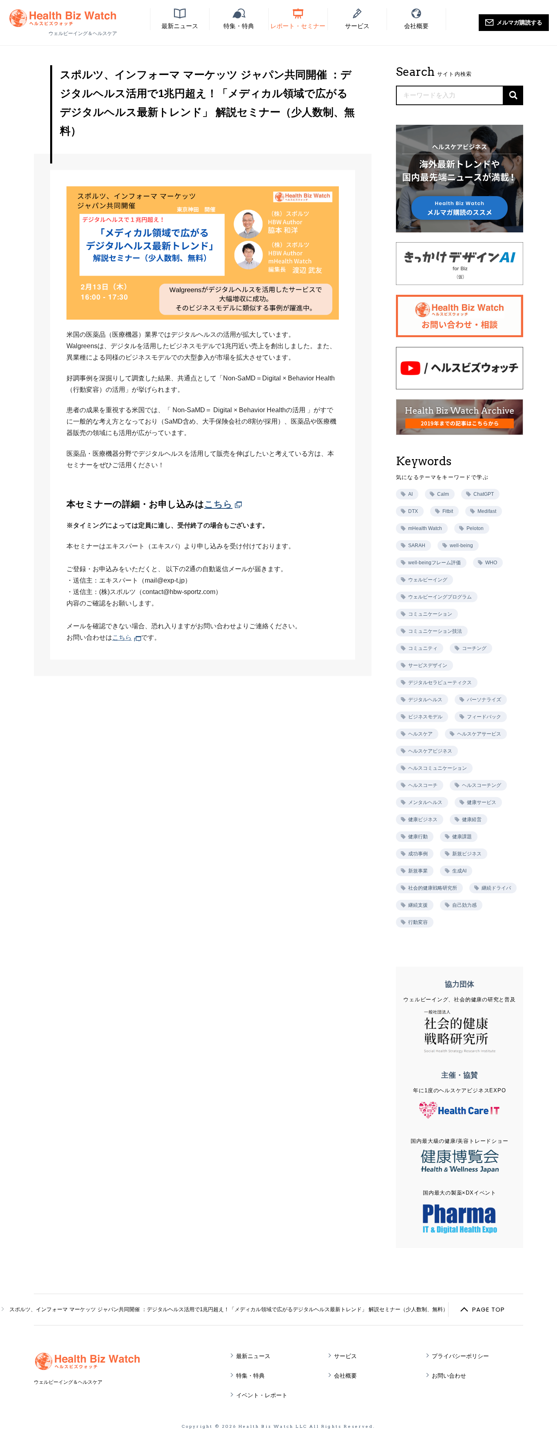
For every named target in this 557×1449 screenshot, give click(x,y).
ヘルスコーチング (481, 785)
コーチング (474, 648)
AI (410, 494)
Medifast (486, 511)
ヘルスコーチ (423, 785)
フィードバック (484, 717)
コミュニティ (423, 648)
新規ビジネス (467, 854)
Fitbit (447, 511)
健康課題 (462, 836)
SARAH (416, 545)
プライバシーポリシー (460, 1356)
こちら (218, 504)
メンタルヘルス (425, 802)
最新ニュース (253, 1356)
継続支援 (418, 905)
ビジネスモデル (425, 717)
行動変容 (418, 922)
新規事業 (418, 871)
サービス (345, 1356)
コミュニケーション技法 (435, 631)
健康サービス (481, 802)
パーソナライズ (484, 699)
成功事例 (418, 854)
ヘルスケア (420, 734)
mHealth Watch (425, 528)
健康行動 (418, 836)
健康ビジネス (423, 819)
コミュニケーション (430, 614)
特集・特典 (250, 1375)
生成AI (459, 871)
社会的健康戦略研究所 (432, 888)
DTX (413, 511)
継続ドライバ (496, 888)
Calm (443, 494)
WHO (491, 562)
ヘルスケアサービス (479, 734)
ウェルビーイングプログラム (440, 597)
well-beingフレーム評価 (434, 562)
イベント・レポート (261, 1395)
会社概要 (345, 1375)
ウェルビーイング (427, 580)
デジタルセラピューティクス (440, 682)
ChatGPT (483, 494)
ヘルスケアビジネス (430, 751)
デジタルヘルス (425, 699)
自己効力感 (464, 905)
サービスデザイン (427, 665)
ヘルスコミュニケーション (437, 768)
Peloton (475, 528)
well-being (461, 545)
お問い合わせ (449, 1375)
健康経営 (472, 819)
